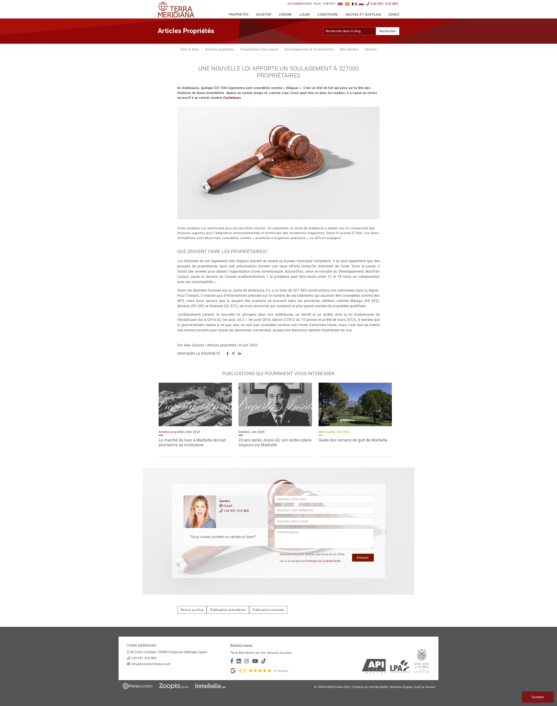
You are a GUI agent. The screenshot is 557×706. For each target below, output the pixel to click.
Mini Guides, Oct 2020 (334, 432)
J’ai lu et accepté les (310, 561)
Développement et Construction (309, 49)
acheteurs (233, 98)
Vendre (285, 15)
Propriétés (239, 15)
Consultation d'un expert (259, 49)
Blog (317, 3)
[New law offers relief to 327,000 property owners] (340, 3)
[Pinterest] (233, 354)
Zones (393, 15)
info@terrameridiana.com (150, 664)
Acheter (263, 15)
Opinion (371, 49)
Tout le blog (189, 49)
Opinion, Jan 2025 (251, 432)
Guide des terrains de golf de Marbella (353, 440)
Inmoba (430, 687)
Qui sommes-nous (299, 3)
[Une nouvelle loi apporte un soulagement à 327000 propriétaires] (354, 3)
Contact (329, 3)
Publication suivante (268, 610)
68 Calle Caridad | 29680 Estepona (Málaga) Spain (168, 652)
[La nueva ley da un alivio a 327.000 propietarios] (347, 3)
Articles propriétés (219, 49)
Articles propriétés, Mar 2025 (179, 432)
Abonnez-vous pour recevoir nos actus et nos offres (312, 554)
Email (227, 506)
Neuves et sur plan (363, 15)
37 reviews (281, 670)
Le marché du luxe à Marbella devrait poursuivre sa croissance (192, 442)
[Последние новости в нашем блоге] (361, 3)
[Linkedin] (239, 354)
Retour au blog (192, 610)
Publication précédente (228, 610)
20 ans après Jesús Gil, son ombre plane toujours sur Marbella (275, 442)
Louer (304, 15)
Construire (327, 15)
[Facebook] (227, 354)
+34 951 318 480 (384, 4)
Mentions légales (401, 687)
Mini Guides (349, 49)
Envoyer (363, 558)
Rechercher (387, 31)
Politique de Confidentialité (323, 561)
